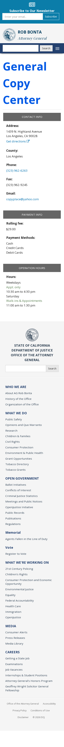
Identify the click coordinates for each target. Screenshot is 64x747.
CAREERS (12, 652)
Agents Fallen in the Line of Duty (26, 539)
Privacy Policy (19, 710)
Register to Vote (15, 553)
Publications (13, 518)
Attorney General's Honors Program (28, 681)
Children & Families (17, 436)
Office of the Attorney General (23, 703)
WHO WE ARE (15, 387)
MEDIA (10, 626)
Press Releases (15, 638)
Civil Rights (12, 441)
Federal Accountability (19, 600)
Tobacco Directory (17, 464)
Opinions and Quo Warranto (23, 425)
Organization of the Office (22, 404)
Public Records (14, 512)
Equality (10, 595)
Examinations (14, 664)
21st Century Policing (19, 568)
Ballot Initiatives (15, 484)
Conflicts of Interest (18, 490)
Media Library (14, 643)
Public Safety (13, 419)
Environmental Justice (19, 589)
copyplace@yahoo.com (22, 199)
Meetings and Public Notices (23, 501)
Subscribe (51, 16)
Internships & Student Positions (26, 675)
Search (46, 48)
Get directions (16, 141)
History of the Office (18, 399)
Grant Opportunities (18, 458)
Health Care (13, 606)
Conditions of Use (40, 710)
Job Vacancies (14, 669)
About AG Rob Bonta (18, 393)
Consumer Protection (19, 447)
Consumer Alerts (16, 632)
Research (11, 430)
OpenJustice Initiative (19, 507)
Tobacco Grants (15, 469)
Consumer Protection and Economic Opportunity (28, 581)
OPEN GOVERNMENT (22, 478)
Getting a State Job (17, 658)
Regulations (13, 524)
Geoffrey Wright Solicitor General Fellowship (26, 688)
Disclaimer (23, 717)
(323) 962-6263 (17, 170)
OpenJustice (13, 617)
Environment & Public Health (24, 453)
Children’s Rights (16, 574)
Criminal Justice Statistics (21, 496)
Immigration (13, 611)
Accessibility (49, 703)
